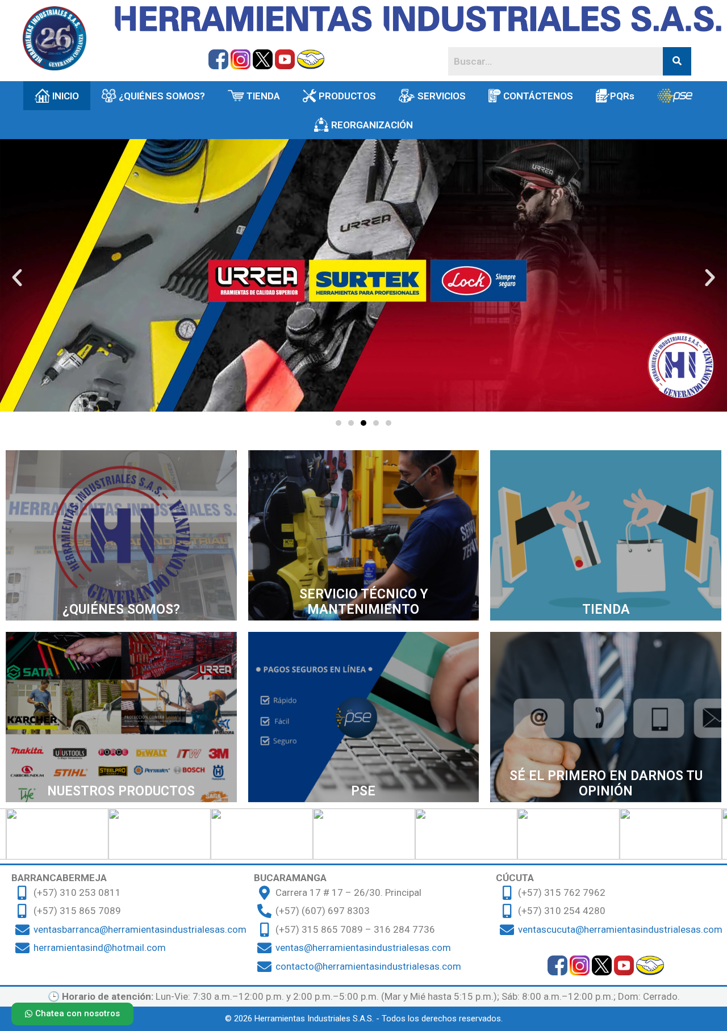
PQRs (622, 96)
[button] (338, 423)
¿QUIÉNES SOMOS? (162, 96)
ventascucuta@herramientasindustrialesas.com (620, 929)
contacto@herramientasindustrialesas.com (368, 966)
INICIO (65, 96)
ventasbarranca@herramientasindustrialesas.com (140, 929)
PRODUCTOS (347, 96)
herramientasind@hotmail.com (100, 947)
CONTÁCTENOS (538, 96)
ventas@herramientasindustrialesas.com (363, 947)
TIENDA (263, 96)
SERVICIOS (441, 96)
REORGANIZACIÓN (372, 125)
